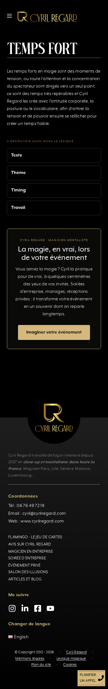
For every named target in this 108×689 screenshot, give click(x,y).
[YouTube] (50, 608)
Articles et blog (25, 579)
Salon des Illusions (28, 572)
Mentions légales (29, 659)
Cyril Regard (76, 652)
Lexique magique (71, 659)
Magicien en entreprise (30, 551)
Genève (66, 469)
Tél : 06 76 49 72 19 (26, 505)
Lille (55, 469)
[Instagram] (12, 608)
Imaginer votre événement (54, 332)
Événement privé (24, 565)
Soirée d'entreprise (27, 558)
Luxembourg (20, 475)
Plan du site (41, 665)
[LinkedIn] (25, 608)
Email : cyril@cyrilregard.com (37, 513)
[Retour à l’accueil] (47, 16)
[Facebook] (38, 608)
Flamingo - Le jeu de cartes (35, 537)
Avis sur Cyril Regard (29, 544)
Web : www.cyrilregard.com (36, 521)
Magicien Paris (36, 469)
